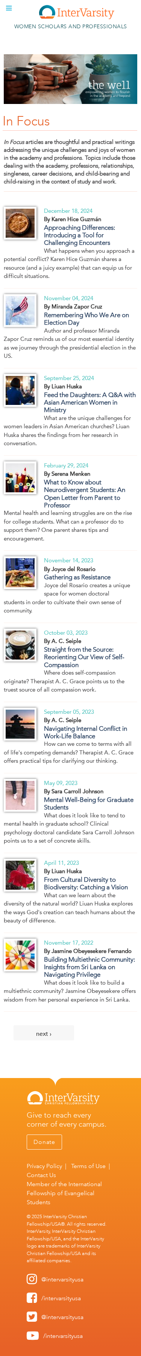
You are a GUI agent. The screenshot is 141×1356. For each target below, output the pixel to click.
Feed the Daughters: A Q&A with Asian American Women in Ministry (90, 402)
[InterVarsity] (76, 17)
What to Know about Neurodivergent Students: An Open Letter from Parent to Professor (84, 493)
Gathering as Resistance (77, 577)
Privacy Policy (44, 1166)
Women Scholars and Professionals (70, 26)
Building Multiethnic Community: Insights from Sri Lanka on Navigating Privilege (89, 967)
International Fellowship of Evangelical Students (64, 1193)
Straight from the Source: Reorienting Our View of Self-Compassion (84, 657)
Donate (44, 1141)
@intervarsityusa (62, 1279)
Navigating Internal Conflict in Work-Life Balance (85, 732)
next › (44, 1034)
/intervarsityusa (61, 1298)
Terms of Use (88, 1166)
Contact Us (41, 1175)
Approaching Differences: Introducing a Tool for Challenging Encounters (79, 235)
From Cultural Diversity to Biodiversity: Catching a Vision (86, 883)
